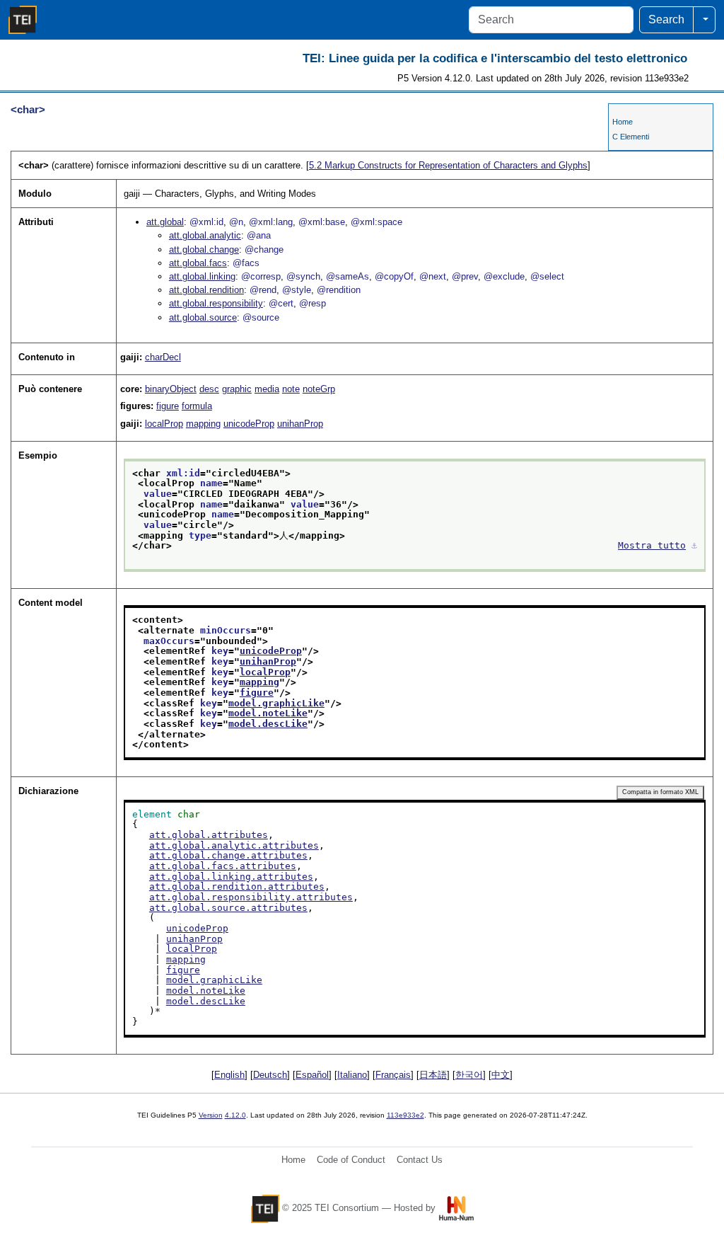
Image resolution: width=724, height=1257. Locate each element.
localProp (164, 423)
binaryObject (171, 389)
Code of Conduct (351, 1159)
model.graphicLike (276, 703)
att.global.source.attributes (228, 907)
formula (197, 406)
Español (312, 1074)
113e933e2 (405, 1115)
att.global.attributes (208, 835)
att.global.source (203, 317)
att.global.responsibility (216, 303)
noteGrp (319, 389)
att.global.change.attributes (228, 855)
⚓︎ (694, 545)
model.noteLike (268, 713)
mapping (203, 423)
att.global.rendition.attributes (237, 886)
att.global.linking (202, 276)
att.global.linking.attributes (231, 876)
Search (666, 19)
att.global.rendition (206, 290)
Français (393, 1074)
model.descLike (268, 723)
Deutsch (270, 1074)
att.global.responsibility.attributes (251, 897)
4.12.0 (235, 1115)
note (291, 389)
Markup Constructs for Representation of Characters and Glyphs (448, 165)
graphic (237, 389)
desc (209, 389)
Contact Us (420, 1159)
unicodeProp (248, 423)
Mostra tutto (652, 545)
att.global (165, 222)
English (229, 1074)
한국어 (469, 1074)
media (267, 389)
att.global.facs (198, 263)
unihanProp (300, 423)
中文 (500, 1074)
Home (622, 121)
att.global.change (204, 249)
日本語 (433, 1074)
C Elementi (630, 136)
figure (167, 406)
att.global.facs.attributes (222, 866)
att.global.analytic (205, 235)
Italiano (352, 1074)
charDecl (163, 357)
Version (211, 1115)
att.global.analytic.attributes (234, 845)
